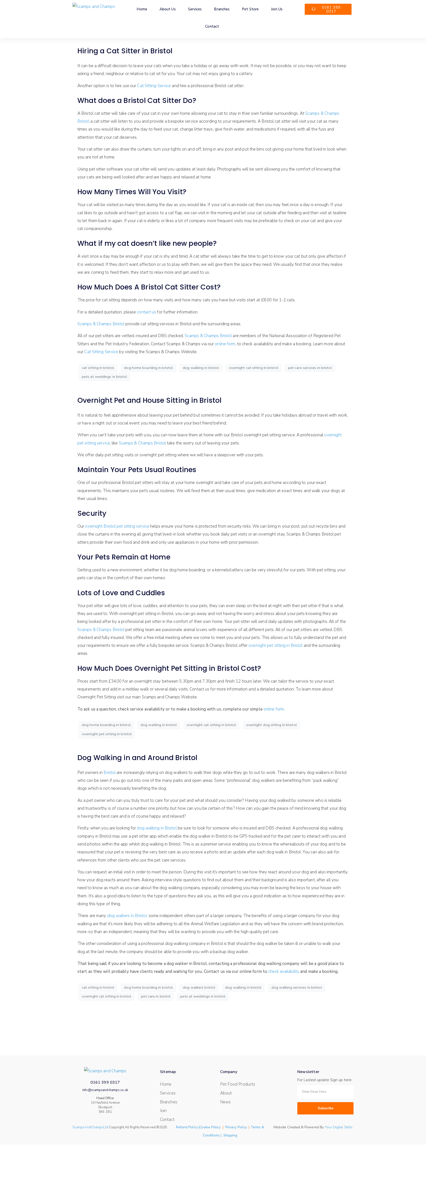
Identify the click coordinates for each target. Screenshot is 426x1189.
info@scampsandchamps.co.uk (105, 1090)
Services (195, 9)
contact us (146, 312)
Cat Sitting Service (154, 86)
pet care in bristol (155, 996)
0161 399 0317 (105, 1082)
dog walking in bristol (201, 367)
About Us (168, 9)
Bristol (110, 772)
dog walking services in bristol (296, 987)
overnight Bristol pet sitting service (117, 526)
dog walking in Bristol (157, 828)
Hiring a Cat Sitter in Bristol (124, 51)
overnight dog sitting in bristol (271, 724)
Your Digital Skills (339, 1127)
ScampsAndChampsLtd (90, 1127)
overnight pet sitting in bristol (107, 733)
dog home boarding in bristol (148, 367)
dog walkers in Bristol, (127, 916)
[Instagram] (329, 1120)
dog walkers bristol (199, 987)
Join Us (277, 9)
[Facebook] (318, 1120)
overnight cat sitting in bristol (253, 367)
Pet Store (250, 9)
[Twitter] (307, 1120)
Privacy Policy (236, 1127)
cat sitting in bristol (98, 367)
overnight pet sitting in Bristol (275, 645)
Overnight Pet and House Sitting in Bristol (149, 400)
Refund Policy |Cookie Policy (198, 1127)
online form (225, 344)
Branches (222, 9)
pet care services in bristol (310, 367)
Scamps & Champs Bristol (100, 324)
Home (142, 9)
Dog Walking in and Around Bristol (137, 758)
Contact (212, 26)
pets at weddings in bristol (104, 376)
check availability (283, 971)
